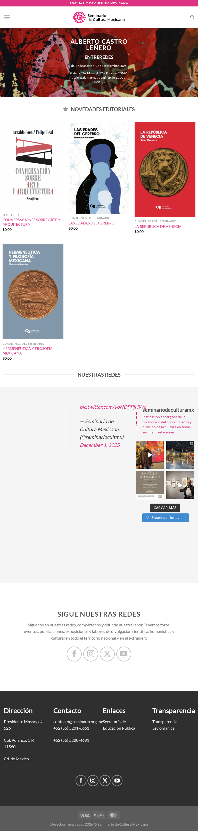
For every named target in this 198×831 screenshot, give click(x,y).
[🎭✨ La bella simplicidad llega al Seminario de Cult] (150, 485)
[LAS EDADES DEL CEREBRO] (99, 168)
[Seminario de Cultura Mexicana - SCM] (99, 17)
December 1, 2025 (100, 445)
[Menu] (7, 17)
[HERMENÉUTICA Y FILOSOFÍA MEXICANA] (33, 291)
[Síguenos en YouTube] (123, 654)
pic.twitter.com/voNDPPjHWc (113, 407)
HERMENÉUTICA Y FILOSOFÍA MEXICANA (28, 351)
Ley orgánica (163, 727)
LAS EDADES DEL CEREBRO (91, 223)
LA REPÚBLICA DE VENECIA (158, 226)
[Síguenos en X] (107, 654)
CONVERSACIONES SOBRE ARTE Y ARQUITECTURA (31, 222)
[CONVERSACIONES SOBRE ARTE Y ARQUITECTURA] (33, 166)
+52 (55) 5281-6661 (71, 727)
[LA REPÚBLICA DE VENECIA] (165, 169)
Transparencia (164, 721)
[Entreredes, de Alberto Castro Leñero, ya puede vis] (180, 455)
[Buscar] (192, 17)
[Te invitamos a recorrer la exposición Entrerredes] (150, 455)
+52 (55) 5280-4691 (71, 740)
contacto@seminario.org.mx (78, 721)
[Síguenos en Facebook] (74, 654)
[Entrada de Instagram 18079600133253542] (180, 485)
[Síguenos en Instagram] (90, 654)
